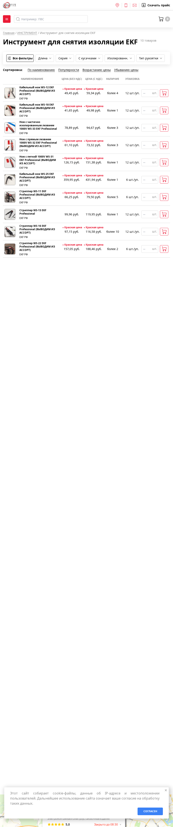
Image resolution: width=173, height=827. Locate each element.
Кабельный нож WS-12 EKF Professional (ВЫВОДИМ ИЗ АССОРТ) (37, 91)
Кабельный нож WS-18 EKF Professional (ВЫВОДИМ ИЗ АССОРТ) (37, 108)
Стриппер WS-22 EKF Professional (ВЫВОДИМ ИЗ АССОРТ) (37, 247)
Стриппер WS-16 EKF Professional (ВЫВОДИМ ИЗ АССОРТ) (37, 229)
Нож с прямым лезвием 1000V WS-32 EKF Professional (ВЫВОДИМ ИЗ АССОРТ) (38, 143)
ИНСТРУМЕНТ (27, 33)
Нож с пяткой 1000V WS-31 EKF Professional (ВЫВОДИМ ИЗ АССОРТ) (37, 160)
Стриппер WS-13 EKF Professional (32, 212)
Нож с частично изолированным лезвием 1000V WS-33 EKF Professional (38, 125)
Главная (9, 33)
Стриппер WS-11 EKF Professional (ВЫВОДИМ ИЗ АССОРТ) (37, 195)
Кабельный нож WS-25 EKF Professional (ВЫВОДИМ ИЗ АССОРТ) (37, 177)
